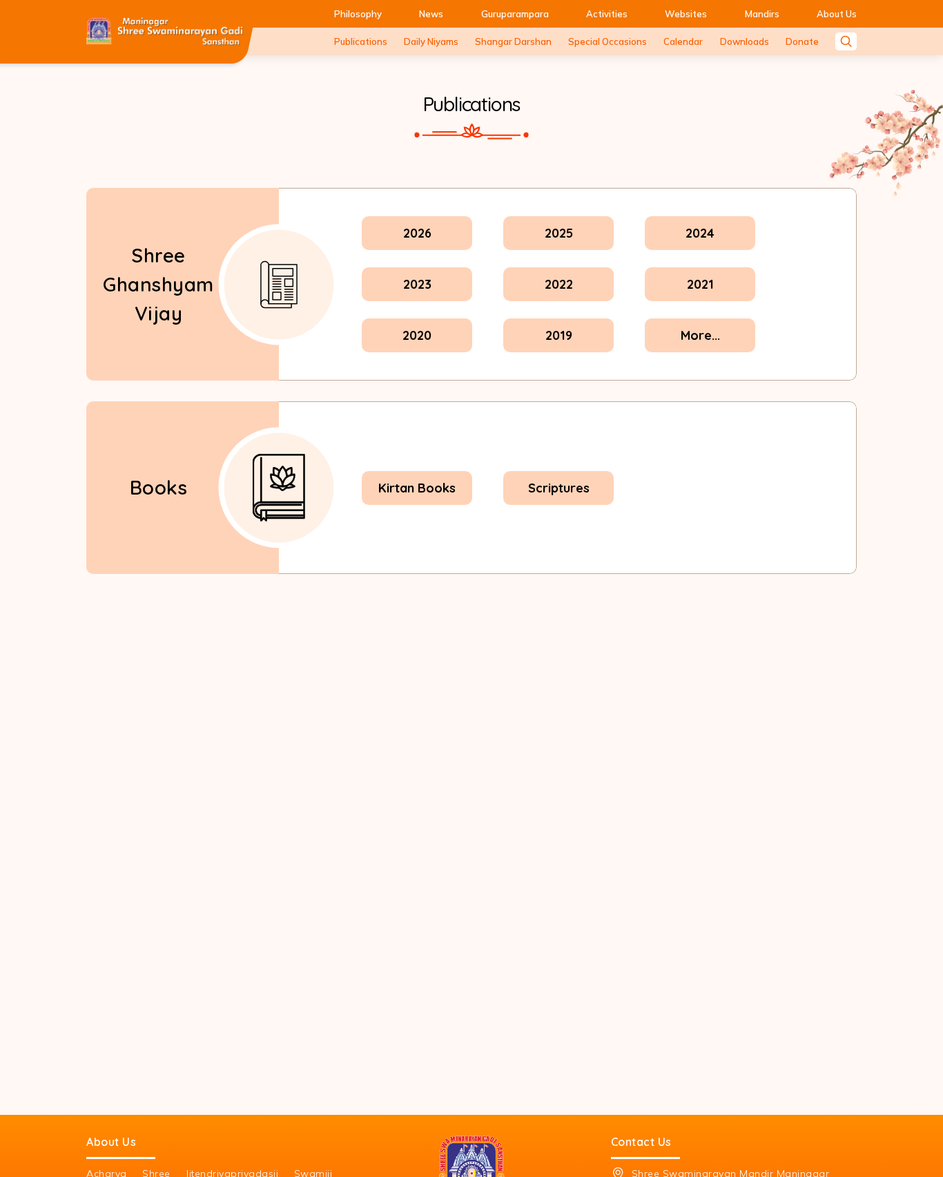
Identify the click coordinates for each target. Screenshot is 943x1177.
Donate (802, 41)
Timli (417, 640)
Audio (159, 691)
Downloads (744, 41)
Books (159, 487)
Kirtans (559, 691)
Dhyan (700, 691)
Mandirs (762, 13)
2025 (559, 233)
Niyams (417, 691)
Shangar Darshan (513, 41)
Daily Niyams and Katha (730, 640)
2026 (417, 233)
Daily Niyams (431, 41)
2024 (700, 233)
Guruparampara (515, 13)
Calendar (683, 41)
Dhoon (417, 742)
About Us (837, 13)
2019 (558, 335)
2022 (559, 284)
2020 (416, 335)
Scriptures (559, 488)
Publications (360, 41)
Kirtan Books (417, 488)
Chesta (558, 640)
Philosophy (358, 13)
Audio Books (558, 742)
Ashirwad (700, 742)
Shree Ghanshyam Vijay (158, 284)
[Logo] (164, 31)
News (431, 13)
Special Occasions (607, 41)
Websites (686, 13)
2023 (417, 284)
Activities (607, 13)
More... (700, 335)
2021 (700, 284)
